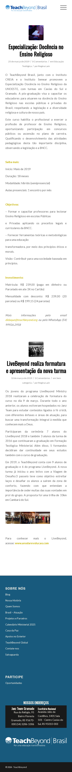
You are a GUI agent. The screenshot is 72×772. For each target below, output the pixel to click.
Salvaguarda (12, 654)
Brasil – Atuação (14, 612)
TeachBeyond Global (16, 642)
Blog (7, 594)
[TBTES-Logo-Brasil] (29, 7)
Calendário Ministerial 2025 (20, 624)
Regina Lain (44, 66)
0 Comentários (39, 61)
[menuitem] (61, 7)
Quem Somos (12, 606)
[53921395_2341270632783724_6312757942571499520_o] (36, 349)
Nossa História (13, 600)
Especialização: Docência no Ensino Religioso (36, 50)
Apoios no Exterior (15, 636)
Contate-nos (12, 648)
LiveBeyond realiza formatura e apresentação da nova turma (36, 367)
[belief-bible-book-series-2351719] (36, 32)
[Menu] (61, 7)
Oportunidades (13, 682)
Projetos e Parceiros (16, 618)
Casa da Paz (11, 630)
